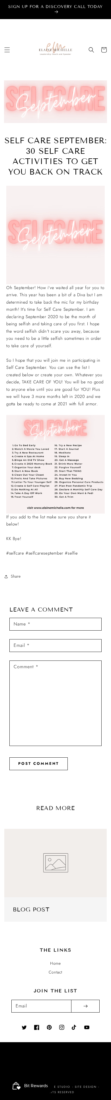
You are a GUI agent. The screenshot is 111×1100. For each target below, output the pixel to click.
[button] (7, 50)
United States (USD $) (52, 1065)
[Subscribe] (85, 1006)
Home (55, 963)
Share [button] (16, 576)
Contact (55, 972)
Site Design (86, 1087)
